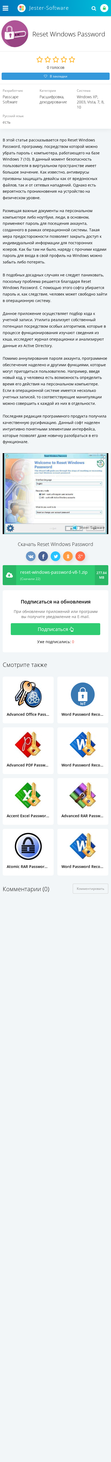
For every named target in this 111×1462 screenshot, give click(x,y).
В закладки (58, 76)
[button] (103, 458)
